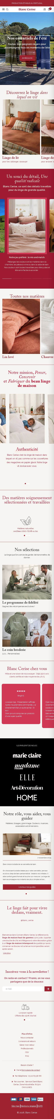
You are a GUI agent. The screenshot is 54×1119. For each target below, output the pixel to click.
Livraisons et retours (27, 1041)
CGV (27, 1052)
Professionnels (27, 1048)
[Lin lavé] (21, 326)
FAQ (27, 1056)
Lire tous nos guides (27, 887)
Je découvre (27, 58)
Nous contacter (27, 1038)
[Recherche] (7, 9)
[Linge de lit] (21, 127)
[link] (27, 582)
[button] (50, 9)
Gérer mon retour (27, 1045)
